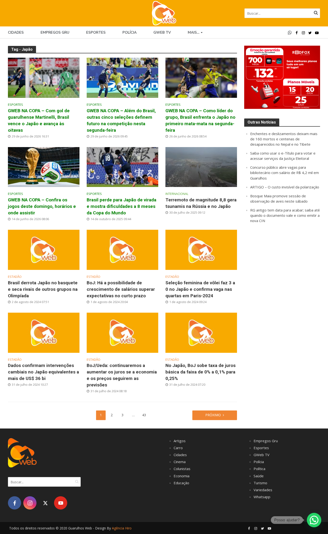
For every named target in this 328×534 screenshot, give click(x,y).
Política (259, 468)
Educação (181, 482)
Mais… (193, 32)
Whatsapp (262, 496)
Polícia (129, 32)
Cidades (16, 32)
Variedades (263, 489)
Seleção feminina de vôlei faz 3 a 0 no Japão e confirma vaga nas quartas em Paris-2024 (200, 289)
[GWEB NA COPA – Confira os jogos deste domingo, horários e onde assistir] (43, 166)
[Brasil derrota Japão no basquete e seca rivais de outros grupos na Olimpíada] (43, 249)
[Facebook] (14, 502)
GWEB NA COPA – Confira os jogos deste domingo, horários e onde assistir (42, 206)
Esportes (96, 32)
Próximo (213, 415)
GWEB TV (162, 32)
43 (144, 415)
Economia (181, 475)
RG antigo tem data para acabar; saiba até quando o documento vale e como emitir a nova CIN (285, 215)
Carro (178, 447)
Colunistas (182, 468)
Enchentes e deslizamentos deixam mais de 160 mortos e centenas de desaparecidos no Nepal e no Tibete (283, 139)
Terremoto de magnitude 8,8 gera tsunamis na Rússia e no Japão (201, 203)
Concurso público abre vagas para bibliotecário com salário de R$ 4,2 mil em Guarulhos (284, 172)
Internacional (176, 194)
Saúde (259, 475)
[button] (314, 520)
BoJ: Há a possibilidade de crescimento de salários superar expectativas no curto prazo (121, 289)
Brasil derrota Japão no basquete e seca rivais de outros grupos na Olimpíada (43, 289)
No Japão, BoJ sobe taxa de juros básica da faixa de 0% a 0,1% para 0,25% (200, 372)
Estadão (15, 277)
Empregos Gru (55, 32)
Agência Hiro (122, 528)
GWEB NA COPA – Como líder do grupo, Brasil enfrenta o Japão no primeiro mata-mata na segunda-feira (200, 120)
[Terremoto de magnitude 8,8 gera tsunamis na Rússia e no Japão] (201, 166)
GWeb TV (261, 454)
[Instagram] (29, 502)
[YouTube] (60, 502)
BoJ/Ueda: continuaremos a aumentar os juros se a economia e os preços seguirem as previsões (122, 375)
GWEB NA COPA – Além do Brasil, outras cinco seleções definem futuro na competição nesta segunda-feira (121, 120)
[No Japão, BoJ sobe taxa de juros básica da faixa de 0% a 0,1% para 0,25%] (201, 332)
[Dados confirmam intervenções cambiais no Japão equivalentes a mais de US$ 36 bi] (43, 332)
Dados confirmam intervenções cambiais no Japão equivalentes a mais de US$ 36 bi (43, 372)
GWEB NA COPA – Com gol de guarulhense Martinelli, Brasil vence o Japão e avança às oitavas (39, 120)
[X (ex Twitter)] (45, 502)
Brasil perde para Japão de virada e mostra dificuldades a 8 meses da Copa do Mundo (121, 206)
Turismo (260, 482)
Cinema (180, 461)
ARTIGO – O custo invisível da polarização (284, 187)
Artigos (180, 440)
